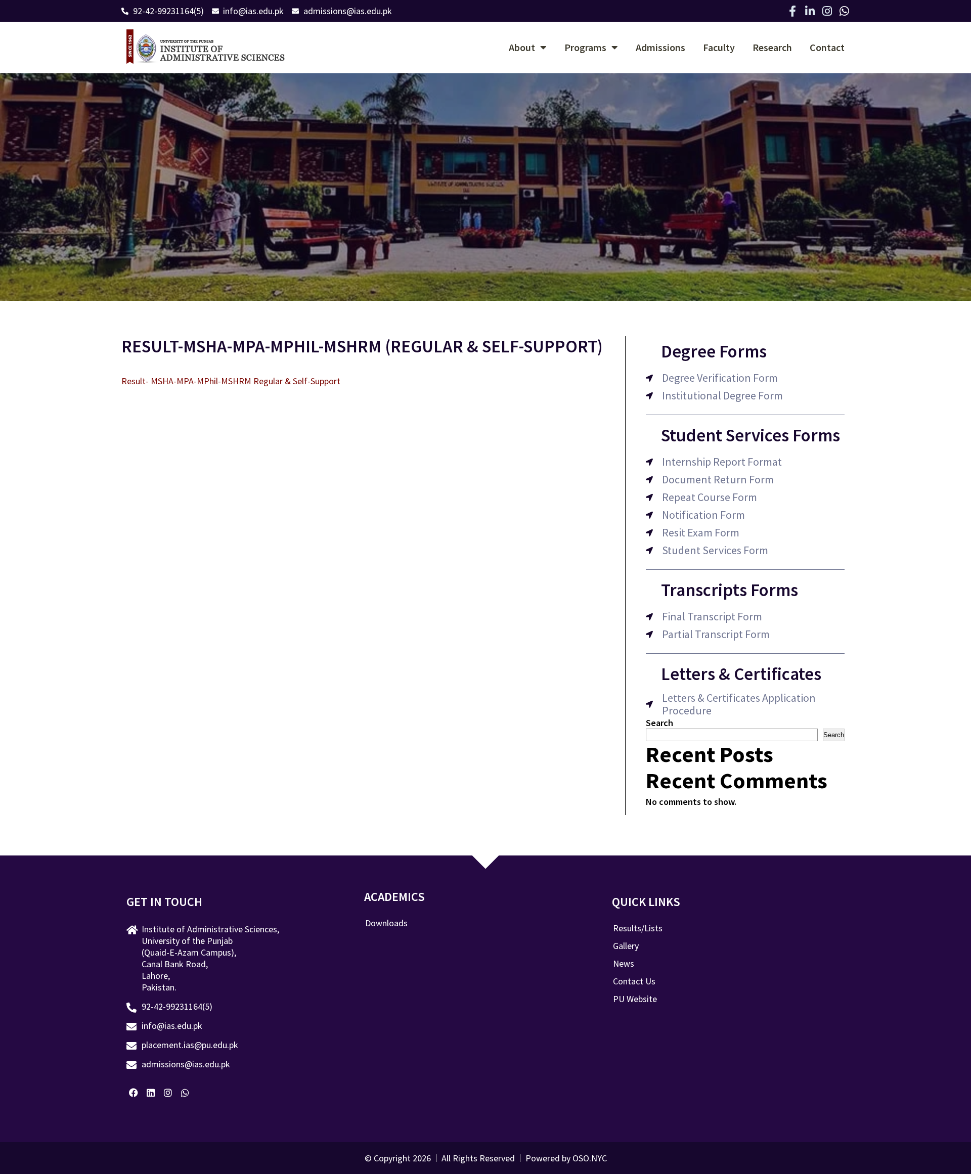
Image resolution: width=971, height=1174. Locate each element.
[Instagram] (826, 11)
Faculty (719, 47)
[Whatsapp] (844, 11)
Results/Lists (638, 928)
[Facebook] (133, 1092)
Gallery (626, 946)
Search (659, 723)
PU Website (635, 999)
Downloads (386, 923)
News (623, 964)
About (522, 47)
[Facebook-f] (792, 11)
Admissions (660, 47)
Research (772, 47)
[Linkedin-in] (809, 11)
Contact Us (634, 981)
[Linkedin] (151, 1092)
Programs (585, 47)
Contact (827, 47)
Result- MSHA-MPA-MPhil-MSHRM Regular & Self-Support (230, 381)
